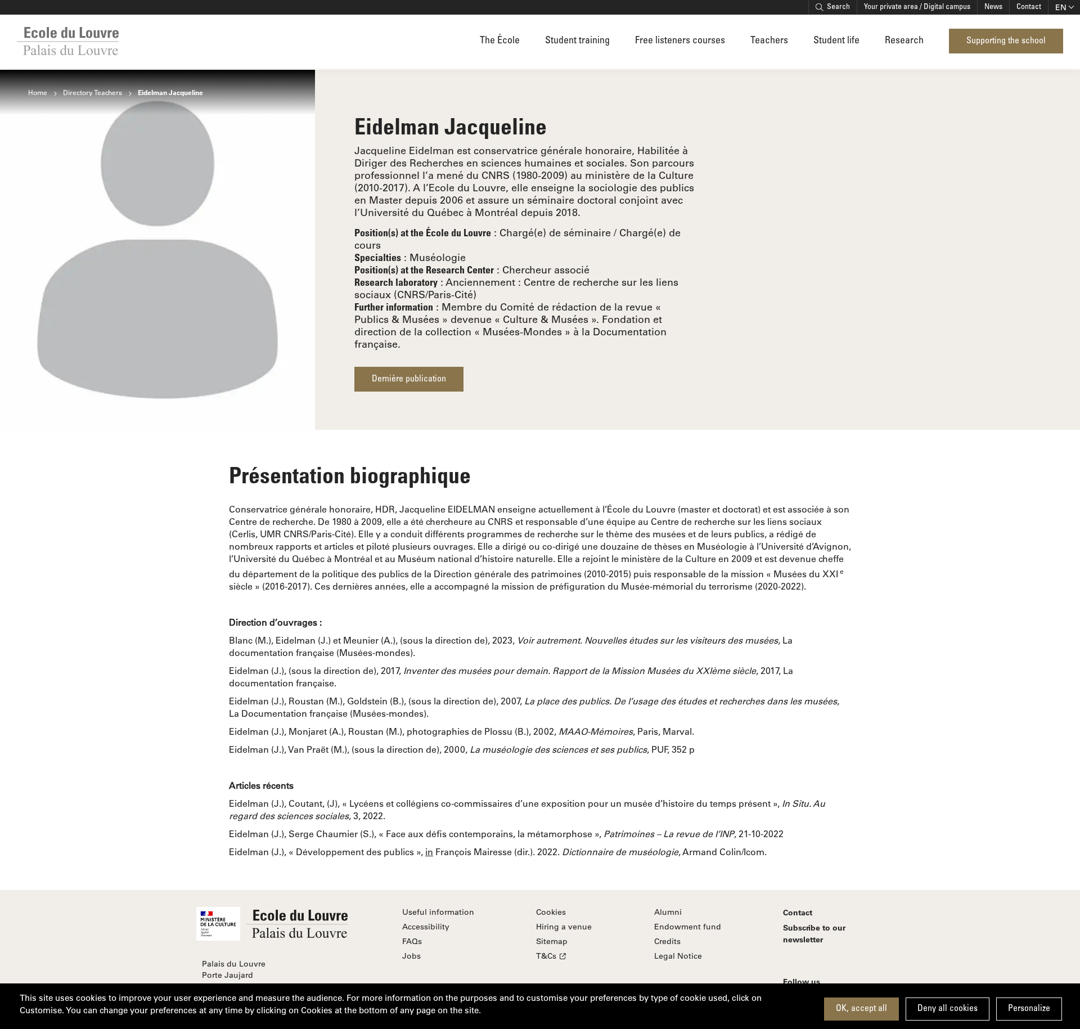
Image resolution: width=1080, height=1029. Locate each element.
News (993, 7)
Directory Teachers (92, 92)
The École (500, 41)
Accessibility (425, 927)
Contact (1028, 7)
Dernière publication (409, 379)
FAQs (412, 941)
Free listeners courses (680, 41)
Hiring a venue (564, 927)
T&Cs (546, 956)
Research (904, 41)
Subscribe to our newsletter (814, 933)
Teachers (769, 41)
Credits (667, 941)
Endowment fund (687, 927)
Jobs (411, 956)
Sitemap (552, 941)
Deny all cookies (947, 1008)
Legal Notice (678, 956)
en (1060, 7)
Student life (836, 41)
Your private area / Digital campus (917, 7)
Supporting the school (1006, 41)
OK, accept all (861, 1008)
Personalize (1029, 1008)
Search (838, 7)
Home (37, 92)
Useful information (438, 912)
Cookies (551, 912)
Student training (577, 41)
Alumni (668, 912)
